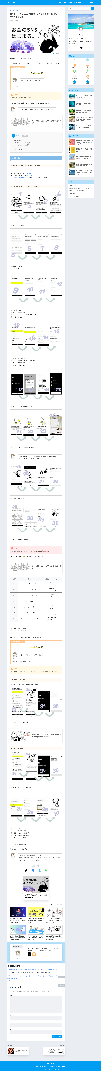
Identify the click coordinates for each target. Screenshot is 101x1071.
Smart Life (12, 2)
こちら (29, 173)
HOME (51, 1063)
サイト (12, 1029)
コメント (13, 995)
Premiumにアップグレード (21, 147)
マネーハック (58, 904)
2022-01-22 (55, 969)
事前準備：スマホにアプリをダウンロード (25, 143)
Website (34, 956)
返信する (62, 976)
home (59, 2)
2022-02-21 (14, 978)
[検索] (92, 8)
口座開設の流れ (17, 140)
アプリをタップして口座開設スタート (24, 145)
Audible (91, 2)
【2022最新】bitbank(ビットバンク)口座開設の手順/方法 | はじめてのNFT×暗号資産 (29, 969)
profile (64, 2)
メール (12, 1022)
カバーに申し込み (19, 149)
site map (85, 2)
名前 (12, 1015)
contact (70, 2)
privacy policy (77, 2)
